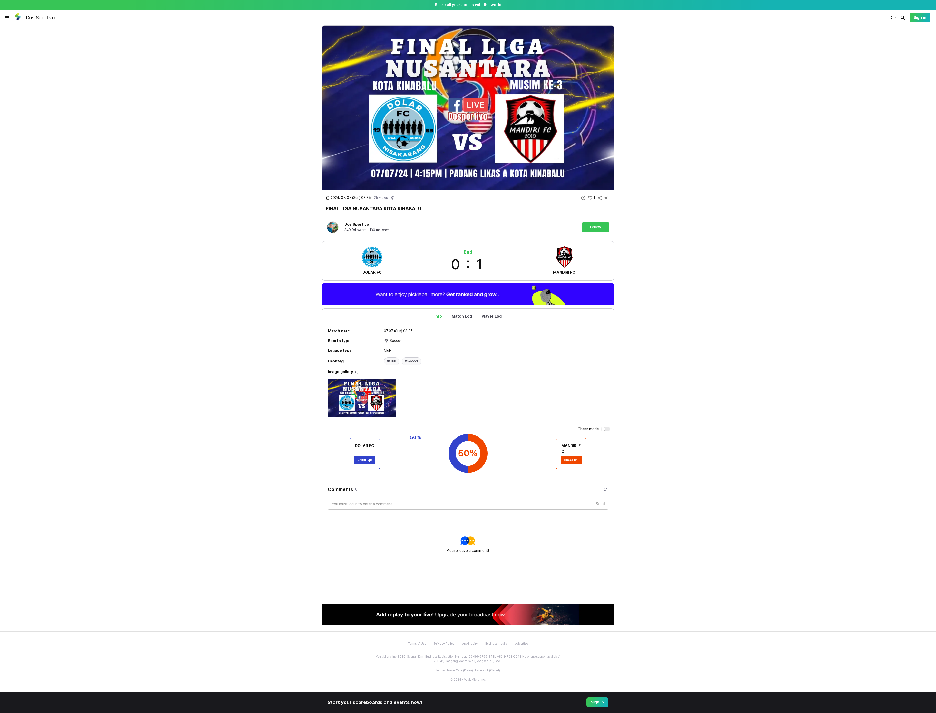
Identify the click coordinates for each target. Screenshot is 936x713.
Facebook (481, 670)
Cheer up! (364, 460)
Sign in (920, 17)
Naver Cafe (454, 670)
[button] (391, 361)
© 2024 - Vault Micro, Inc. (468, 679)
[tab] (438, 316)
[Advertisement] (646, 98)
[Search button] (903, 17)
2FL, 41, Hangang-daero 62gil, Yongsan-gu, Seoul (468, 661)
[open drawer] (7, 17)
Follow (595, 227)
